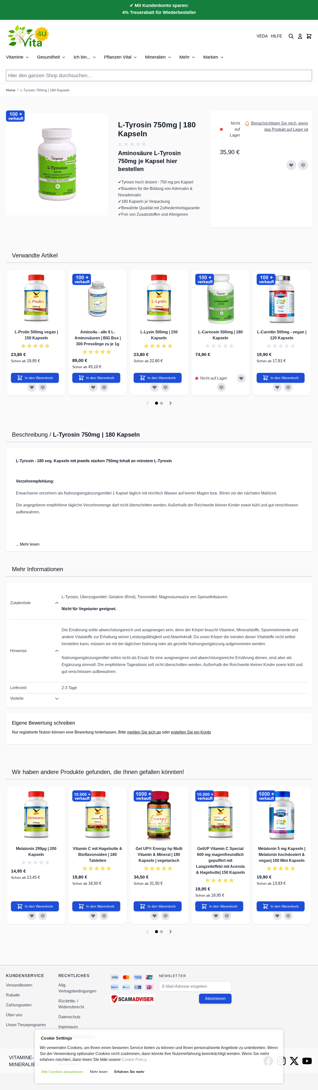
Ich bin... (82, 57)
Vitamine (14, 57)
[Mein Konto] (300, 36)
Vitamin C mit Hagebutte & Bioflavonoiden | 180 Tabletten (97, 854)
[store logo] (29, 36)
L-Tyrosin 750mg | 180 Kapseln (45, 90)
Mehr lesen (30, 544)
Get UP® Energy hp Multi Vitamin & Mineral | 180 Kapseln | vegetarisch (159, 854)
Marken (210, 57)
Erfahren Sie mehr (129, 1072)
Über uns (14, 1015)
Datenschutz (69, 1017)
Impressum (68, 1027)
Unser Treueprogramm (26, 1025)
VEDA (262, 36)
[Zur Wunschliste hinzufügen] (291, 165)
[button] (57, 164)
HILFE (276, 36)
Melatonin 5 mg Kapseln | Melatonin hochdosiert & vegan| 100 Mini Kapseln (281, 854)
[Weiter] (170, 403)
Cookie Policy (134, 1059)
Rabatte (13, 995)
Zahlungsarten (19, 1005)
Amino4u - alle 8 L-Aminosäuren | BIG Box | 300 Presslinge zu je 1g (98, 338)
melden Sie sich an (144, 732)
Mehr (184, 57)
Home (10, 90)
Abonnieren (215, 998)
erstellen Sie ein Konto (191, 732)
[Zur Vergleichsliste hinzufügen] (303, 165)
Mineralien (155, 57)
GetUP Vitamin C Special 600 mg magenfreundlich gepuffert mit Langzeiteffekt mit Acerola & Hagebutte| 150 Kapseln (220, 860)
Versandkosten (19, 985)
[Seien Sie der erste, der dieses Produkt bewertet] (159, 144)
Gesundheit (48, 57)
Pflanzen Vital (117, 57)
